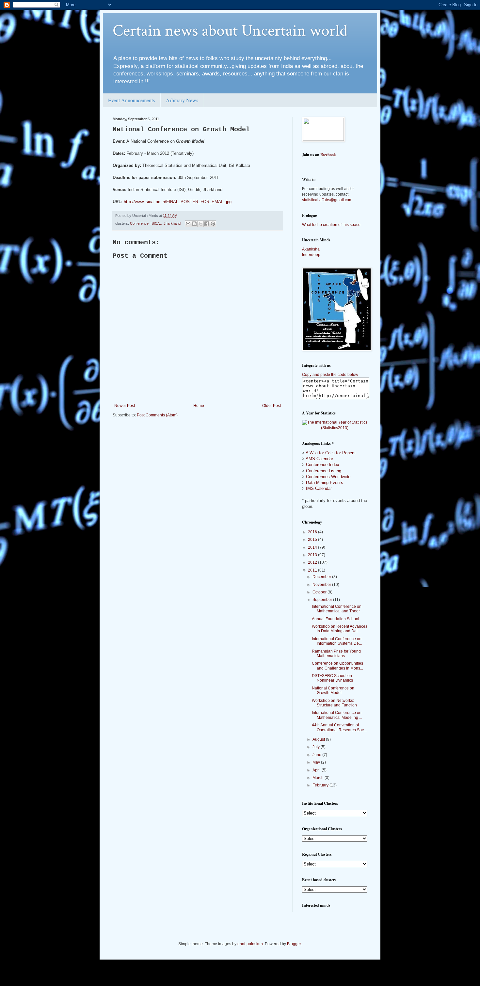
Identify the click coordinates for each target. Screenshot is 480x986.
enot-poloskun (250, 944)
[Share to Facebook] (206, 223)
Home (198, 405)
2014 (313, 547)
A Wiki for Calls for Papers (331, 452)
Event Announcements (131, 100)
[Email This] (188, 223)
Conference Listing (323, 470)
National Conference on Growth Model (333, 690)
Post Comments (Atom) (157, 415)
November (322, 584)
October (320, 592)
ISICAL (156, 223)
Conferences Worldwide (328, 476)
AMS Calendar (319, 458)
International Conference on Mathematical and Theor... (337, 608)
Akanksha (311, 249)
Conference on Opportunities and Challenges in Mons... (337, 665)
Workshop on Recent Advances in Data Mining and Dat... (339, 628)
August (319, 739)
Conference (139, 223)
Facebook (328, 154)
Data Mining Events (324, 482)
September (322, 599)
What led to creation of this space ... (333, 224)
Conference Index (322, 464)
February (320, 785)
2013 (313, 555)
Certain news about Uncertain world (230, 30)
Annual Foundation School (335, 619)
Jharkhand (172, 223)
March (318, 777)
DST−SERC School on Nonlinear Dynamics (332, 678)
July (316, 747)
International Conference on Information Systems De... (337, 641)
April (317, 770)
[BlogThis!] (194, 223)
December (322, 576)
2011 (313, 570)
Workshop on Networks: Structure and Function (334, 702)
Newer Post (124, 405)
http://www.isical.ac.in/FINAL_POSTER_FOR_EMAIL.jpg (178, 201)
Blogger (294, 944)
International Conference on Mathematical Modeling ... (337, 714)
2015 (313, 539)
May (316, 762)
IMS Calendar (319, 488)
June (317, 754)
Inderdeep (311, 254)
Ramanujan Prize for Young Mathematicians (336, 653)
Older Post (271, 405)
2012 (313, 562)
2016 (313, 532)
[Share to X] (200, 223)
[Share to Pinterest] (213, 223)
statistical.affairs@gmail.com (327, 200)
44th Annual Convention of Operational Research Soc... (339, 727)
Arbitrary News (182, 100)
